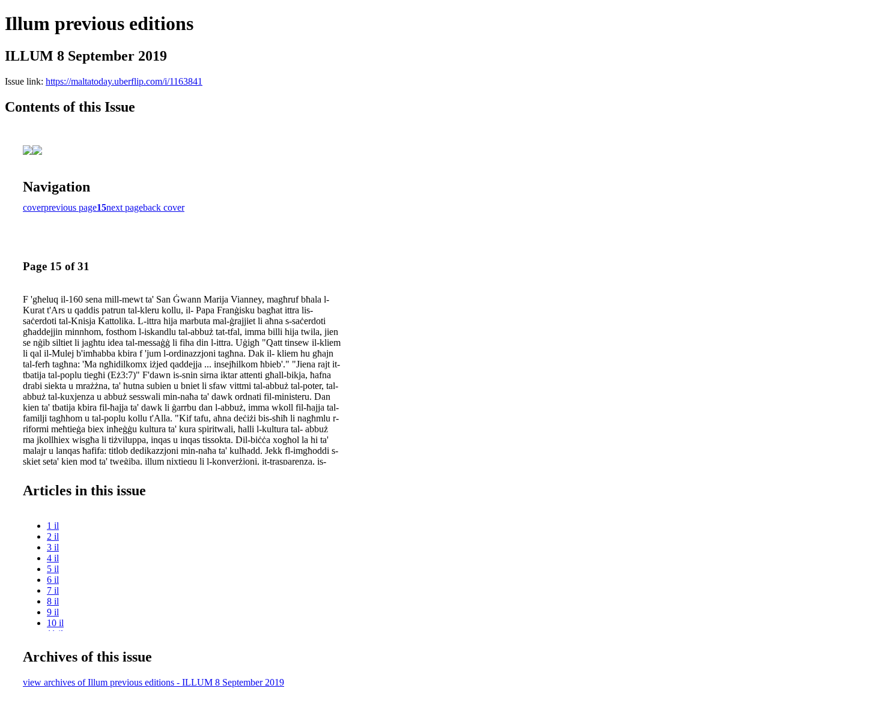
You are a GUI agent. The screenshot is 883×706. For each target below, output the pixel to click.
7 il (53, 590)
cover (33, 207)
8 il (53, 601)
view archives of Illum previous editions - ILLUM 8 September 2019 (153, 682)
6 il (53, 580)
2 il (53, 536)
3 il (53, 547)
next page (124, 207)
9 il (53, 612)
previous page (70, 207)
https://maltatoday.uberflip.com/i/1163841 (124, 81)
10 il (55, 623)
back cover (163, 207)
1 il (53, 525)
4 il (53, 558)
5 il (53, 569)
